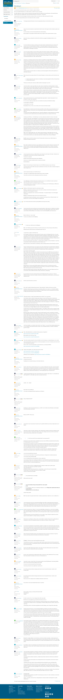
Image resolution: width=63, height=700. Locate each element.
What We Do (11, 688)
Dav (19, 181)
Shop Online (6, 22)
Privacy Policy (33, 699)
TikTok (52, 694)
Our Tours (5, 9)
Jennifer (20, 154)
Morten (20, 109)
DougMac (20, 608)
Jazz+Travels (21, 75)
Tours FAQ (19, 688)
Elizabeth (20, 208)
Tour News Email (29, 688)
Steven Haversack (20, 296)
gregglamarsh (21, 620)
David (20, 165)
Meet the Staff (11, 689)
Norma (20, 325)
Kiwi (18, 232)
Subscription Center (30, 689)
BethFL (20, 561)
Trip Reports (24, 3)
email (46, 688)
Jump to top (58, 681)
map (50, 688)
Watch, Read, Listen (7, 14)
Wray (19, 430)
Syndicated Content (39, 689)
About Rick (5, 5)
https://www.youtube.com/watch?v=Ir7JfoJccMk (31, 333)
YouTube (50, 694)
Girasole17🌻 (21, 188)
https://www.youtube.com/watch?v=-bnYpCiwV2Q (31, 351)
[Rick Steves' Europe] (8, 2)
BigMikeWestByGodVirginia (23, 8)
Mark (19, 453)
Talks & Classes (20, 690)
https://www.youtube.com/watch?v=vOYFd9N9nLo (42, 354)
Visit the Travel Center (21, 691)
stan (19, 138)
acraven (20, 38)
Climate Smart (11, 691)
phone (48, 688)
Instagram (48, 694)
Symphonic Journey (39, 690)
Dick (19, 86)
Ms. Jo (20, 247)
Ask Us (19, 689)
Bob (19, 45)
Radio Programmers (39, 688)
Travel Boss (20, 651)
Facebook (46, 694)
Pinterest (46, 696)
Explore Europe (6, 7)
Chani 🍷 (20, 280)
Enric (19, 117)
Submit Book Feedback (21, 693)
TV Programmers (39, 687)
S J (19, 465)
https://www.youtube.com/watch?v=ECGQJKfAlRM (31, 346)
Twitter (48, 696)
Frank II (20, 569)
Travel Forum (19, 3)
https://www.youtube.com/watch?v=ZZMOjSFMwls (31, 352)
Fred (19, 502)
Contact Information (12, 687)
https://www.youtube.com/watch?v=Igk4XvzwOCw (31, 336)
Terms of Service (28, 699)
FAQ (18, 687)
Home (15, 3)
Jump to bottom (57, 8)
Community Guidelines (7, 20)
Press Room (38, 691)
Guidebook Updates (21, 692)
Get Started (6, 18)
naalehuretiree (21, 509)
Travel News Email (30, 687)
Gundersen (20, 645)
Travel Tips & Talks (7, 12)
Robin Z (20, 367)
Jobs (9, 692)
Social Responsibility (12, 690)
